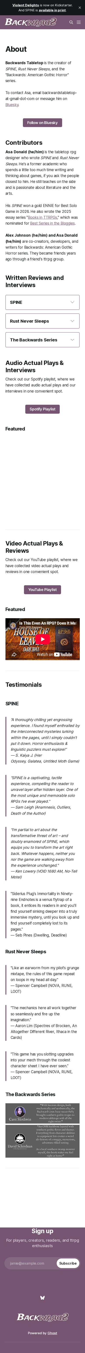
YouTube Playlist (42, 589)
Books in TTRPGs (42, 217)
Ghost (52, 1333)
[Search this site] (71, 22)
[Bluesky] (42, 1298)
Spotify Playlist (42, 409)
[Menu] (78, 22)
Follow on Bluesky (42, 122)
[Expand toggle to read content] (72, 302)
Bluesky (12, 105)
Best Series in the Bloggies (52, 223)
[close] (79, 7)
